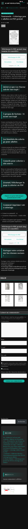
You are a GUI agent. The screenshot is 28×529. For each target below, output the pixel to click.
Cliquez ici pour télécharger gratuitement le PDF (14, 196)
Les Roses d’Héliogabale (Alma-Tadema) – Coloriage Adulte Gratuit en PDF (14, 450)
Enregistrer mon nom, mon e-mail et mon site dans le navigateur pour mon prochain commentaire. (13, 364)
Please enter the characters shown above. (13, 372)
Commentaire (5, 321)
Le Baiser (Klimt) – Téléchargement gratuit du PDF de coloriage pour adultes (14, 460)
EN (18, 65)
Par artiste (7, 62)
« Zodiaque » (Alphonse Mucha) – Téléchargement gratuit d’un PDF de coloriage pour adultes (14, 455)
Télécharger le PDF (14, 57)
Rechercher (4, 418)
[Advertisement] (14, 401)
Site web (3, 355)
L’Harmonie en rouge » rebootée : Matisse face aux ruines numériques (14, 445)
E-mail (3, 347)
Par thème (20, 62)
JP (15, 65)
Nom (3, 339)
